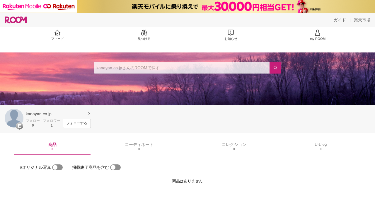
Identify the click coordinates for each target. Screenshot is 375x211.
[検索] (275, 68)
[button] (14, 118)
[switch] (57, 167)
